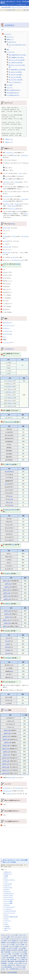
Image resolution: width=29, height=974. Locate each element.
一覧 (6, 10)
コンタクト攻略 (18, 963)
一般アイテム (9, 464)
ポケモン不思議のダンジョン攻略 (14, 942)
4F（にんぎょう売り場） (15, 77)
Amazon (3, 968)
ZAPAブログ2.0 (11, 965)
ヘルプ (16, 10)
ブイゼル (7, 650)
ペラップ (7, 653)
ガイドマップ (10, 37)
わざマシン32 (6, 739)
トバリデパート (11, 52)
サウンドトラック (8, 897)
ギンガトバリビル (7, 334)
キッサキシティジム (17, 260)
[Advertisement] (14, 16)
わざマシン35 (5, 757)
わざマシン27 (6, 751)
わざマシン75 (6, 736)
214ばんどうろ (9, 142)
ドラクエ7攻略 (23, 953)
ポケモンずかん (12, 206)
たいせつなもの (8, 883)
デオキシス (7, 905)
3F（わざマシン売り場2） (15, 74)
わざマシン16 (6, 596)
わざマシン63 (6, 227)
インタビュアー (9, 793)
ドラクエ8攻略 (4, 955)
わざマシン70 (7, 599)
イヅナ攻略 (10, 963)
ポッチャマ (24, 236)
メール (10, 496)
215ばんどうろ (9, 139)
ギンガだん (17, 204)
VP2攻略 (3, 950)
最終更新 (10, 10)
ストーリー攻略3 (8, 901)
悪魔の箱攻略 (11, 961)
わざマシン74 (5, 770)
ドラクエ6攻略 (15, 953)
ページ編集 (23, 10)
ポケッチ (5, 241)
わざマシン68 (5, 773)
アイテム (12, 224)
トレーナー (9, 87)
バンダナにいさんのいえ (10, 910)
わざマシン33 (6, 593)
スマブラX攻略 (22, 948)
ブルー (7, 502)
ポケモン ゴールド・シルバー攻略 (9, 935)
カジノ (21, 173)
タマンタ (7, 647)
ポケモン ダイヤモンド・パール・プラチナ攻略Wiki (15, 2)
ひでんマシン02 (13, 208)
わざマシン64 (6, 252)
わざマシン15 (6, 626)
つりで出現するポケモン (13, 95)
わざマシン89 (6, 745)
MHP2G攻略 (13, 959)
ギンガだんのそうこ (9, 893)
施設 (8, 49)
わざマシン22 (6, 620)
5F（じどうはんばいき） (15, 82)
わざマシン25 (8, 614)
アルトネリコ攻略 (19, 944)
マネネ (7, 644)
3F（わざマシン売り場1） (15, 72)
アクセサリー (9, 657)
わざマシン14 (8, 617)
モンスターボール (9, 471)
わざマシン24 (6, 761)
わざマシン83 (6, 580)
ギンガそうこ (9, 152)
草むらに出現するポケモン (14, 90)
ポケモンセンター (7, 322)
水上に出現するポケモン (13, 92)
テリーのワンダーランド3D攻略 (19, 952)
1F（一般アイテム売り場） (16, 62)
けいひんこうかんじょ (9, 879)
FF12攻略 (19, 955)
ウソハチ (7, 641)
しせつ (5, 881)
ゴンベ (7, 638)
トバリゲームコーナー (9, 907)
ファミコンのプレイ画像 (19, 967)
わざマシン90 (7, 730)
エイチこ (13, 257)
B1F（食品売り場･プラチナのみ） (18, 54)
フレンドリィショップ (8, 325)
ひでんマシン (7, 885)
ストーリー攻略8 (8, 903)
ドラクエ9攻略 (12, 955)
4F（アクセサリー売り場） (16, 79)
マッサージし (7, 920)
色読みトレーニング (21, 965)
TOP (2, 29)
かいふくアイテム (10, 422)
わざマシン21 (6, 754)
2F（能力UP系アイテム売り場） (17, 69)
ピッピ (7, 178)
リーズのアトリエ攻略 (11, 948)
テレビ (11, 671)
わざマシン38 (7, 610)
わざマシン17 (8, 583)
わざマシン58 (7, 733)
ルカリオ (6, 924)
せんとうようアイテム (11, 509)
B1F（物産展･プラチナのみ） (16, 57)
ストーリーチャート (9, 899)
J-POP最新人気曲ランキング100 (17, 968)
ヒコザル (16, 182)
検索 (14, 10)
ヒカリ (15, 155)
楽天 (7, 968)
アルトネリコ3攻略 (14, 946)
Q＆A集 (6, 876)
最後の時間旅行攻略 (20, 961)
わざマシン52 (7, 623)
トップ (2, 10)
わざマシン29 (5, 767)
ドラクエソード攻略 (6, 953)
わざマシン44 (7, 742)
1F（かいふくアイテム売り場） (17, 60)
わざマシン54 (8, 587)
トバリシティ (9, 25)
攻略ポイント (10, 39)
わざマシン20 (6, 590)
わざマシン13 (5, 764)
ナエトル (14, 236)
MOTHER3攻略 (10, 957)
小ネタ (5, 930)
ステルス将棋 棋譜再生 (6, 967)
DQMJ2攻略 (7, 952)
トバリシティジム (7, 196)
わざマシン (8, 573)
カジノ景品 (9, 85)
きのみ (5, 877)
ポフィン (11, 380)
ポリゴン (11, 213)
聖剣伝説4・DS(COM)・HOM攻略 (14, 950)
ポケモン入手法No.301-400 (11, 916)
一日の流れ (7, 926)
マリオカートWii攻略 (20, 957)
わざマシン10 (5, 748)
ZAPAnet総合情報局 (6, 7)
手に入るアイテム (11, 42)
